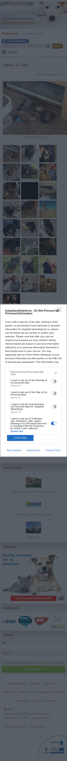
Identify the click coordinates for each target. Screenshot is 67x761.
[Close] (60, 311)
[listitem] (33, 373)
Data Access (33, 450)
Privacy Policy (53, 450)
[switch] (54, 381)
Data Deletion (14, 450)
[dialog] (33, 380)
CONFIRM (20, 438)
